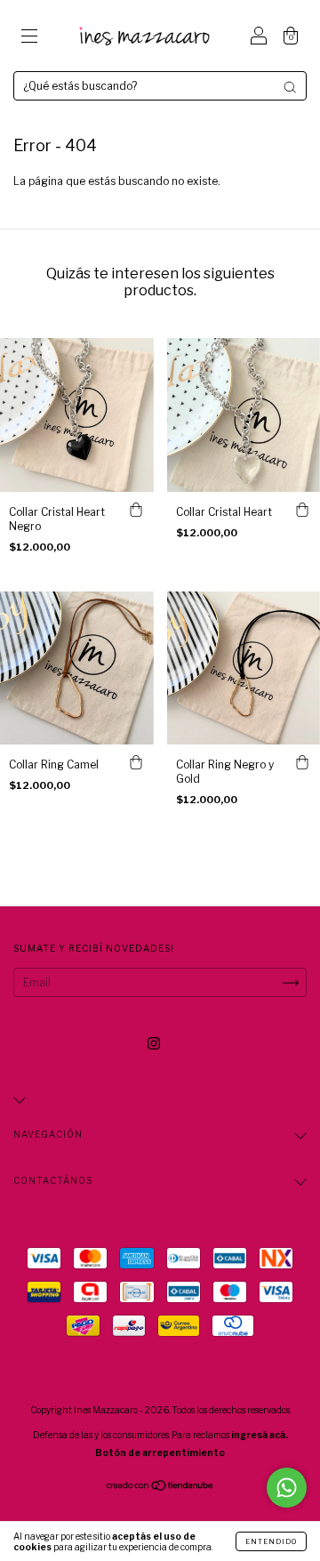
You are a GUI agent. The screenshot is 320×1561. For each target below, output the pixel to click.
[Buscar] (290, 87)
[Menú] (29, 37)
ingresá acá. (259, 1434)
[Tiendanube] (160, 1487)
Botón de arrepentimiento (160, 1452)
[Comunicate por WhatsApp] (287, 1488)
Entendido (271, 1541)
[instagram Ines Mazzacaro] (154, 1043)
